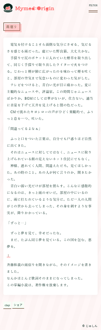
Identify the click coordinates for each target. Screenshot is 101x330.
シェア (18, 305)
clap (7, 305)
